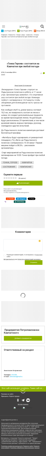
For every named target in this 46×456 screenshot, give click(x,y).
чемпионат (25, 167)
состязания (9, 167)
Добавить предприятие (23, 338)
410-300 (14, 375)
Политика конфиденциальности (12, 446)
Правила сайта (28, 446)
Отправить (33, 262)
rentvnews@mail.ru (16, 376)
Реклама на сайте (7, 394)
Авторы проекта (23, 404)
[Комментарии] (44, 73)
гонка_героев (10, 162)
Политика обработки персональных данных (25, 448)
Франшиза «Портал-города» (10, 396)
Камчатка (27, 162)
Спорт (3, 74)
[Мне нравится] (41, 73)
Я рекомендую (24, 183)
